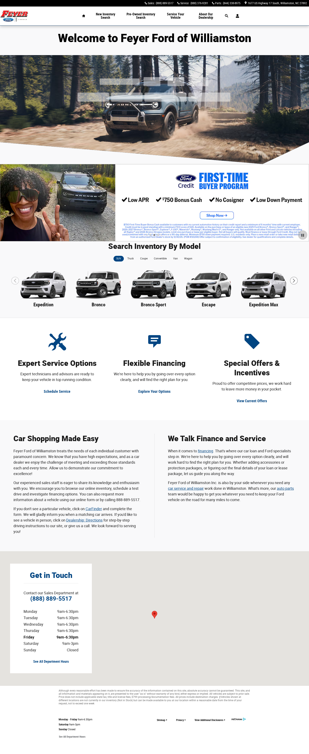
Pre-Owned (141, 16)
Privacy (180, 720)
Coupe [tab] (144, 258)
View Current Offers (252, 401)
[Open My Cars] (236, 16)
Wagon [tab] (188, 258)
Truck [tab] (130, 258)
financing (205, 451)
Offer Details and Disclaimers (25, 239)
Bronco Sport (153, 304)
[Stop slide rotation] (302, 235)
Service (175, 16)
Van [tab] (175, 258)
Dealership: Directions (84, 520)
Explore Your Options (154, 391)
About (206, 16)
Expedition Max (263, 304)
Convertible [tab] (160, 258)
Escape (208, 304)
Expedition (43, 304)
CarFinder (94, 509)
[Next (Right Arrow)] (293, 280)
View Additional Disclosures (209, 720)
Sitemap (161, 720)
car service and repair (186, 488)
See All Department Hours (51, 662)
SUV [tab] (118, 258)
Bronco (98, 304)
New (105, 16)
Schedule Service (57, 391)
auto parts (285, 488)
